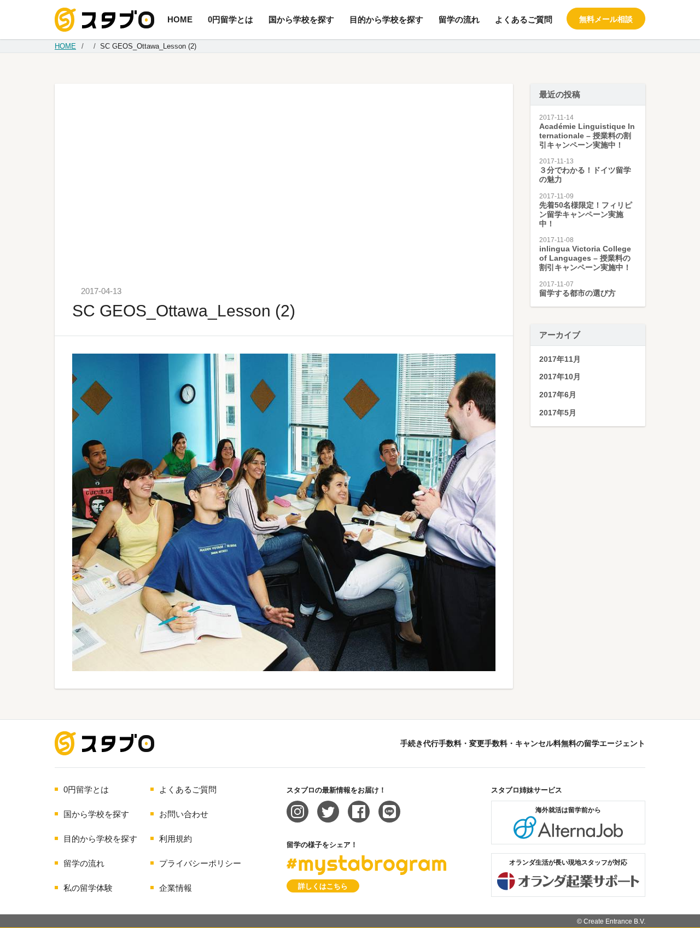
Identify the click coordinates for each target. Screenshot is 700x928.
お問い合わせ (183, 814)
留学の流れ (459, 19)
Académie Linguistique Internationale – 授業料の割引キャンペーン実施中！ (587, 135)
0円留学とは (230, 19)
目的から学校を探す (386, 19)
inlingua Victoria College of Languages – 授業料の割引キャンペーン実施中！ (585, 258)
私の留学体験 (88, 887)
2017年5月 (557, 412)
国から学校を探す (301, 19)
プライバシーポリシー (200, 863)
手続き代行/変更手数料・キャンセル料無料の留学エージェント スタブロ (104, 20)
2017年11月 (560, 359)
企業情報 (175, 887)
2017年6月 (557, 394)
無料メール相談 (606, 19)
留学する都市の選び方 (577, 293)
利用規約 (175, 838)
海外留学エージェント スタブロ (104, 743)
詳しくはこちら (323, 886)
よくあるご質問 (523, 19)
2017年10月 (560, 376)
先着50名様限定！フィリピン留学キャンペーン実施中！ (585, 214)
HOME (179, 19)
